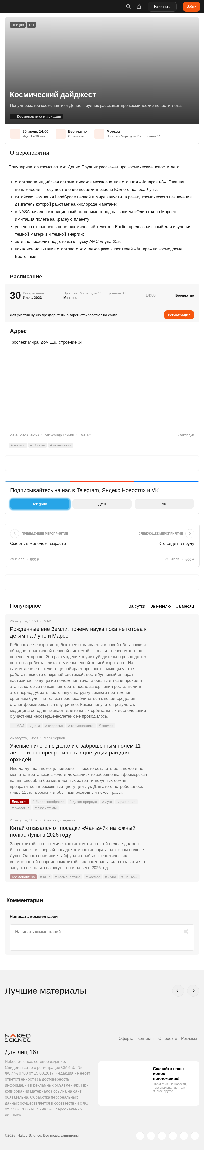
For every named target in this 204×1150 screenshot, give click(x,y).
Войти (191, 6)
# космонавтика (81, 726)
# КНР (45, 877)
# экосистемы (46, 808)
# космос (18, 445)
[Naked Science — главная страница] (30, 6)
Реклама (189, 1038)
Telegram (39, 504)
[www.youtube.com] (162, 1136)
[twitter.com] (140, 1136)
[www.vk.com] (151, 1136)
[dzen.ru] (173, 1136)
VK (164, 504)
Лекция (17, 25)
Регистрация (179, 315)
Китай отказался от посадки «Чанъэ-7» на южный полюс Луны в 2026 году (72, 831)
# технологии (60, 445)
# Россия (37, 445)
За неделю (160, 606)
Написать (162, 7)
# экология (20, 808)
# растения (126, 802)
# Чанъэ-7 (129, 877)
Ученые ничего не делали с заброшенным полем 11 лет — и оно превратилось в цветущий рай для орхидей (75, 753)
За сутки (137, 606)
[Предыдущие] (178, 991)
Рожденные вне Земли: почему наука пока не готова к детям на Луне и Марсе (78, 632)
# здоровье (54, 726)
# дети (34, 726)
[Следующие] (193, 991)
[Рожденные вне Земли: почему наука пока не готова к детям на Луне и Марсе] (173, 648)
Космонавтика (23, 877)
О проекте (167, 1038)
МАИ (20, 726)
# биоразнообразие (48, 802)
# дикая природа (83, 802)
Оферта (126, 1038)
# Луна (110, 877)
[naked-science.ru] (195, 1136)
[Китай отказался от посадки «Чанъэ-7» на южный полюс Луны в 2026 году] (173, 847)
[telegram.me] (184, 1136)
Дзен (102, 504)
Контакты (145, 1038)
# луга (107, 802)
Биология (19, 802)
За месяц (185, 606)
